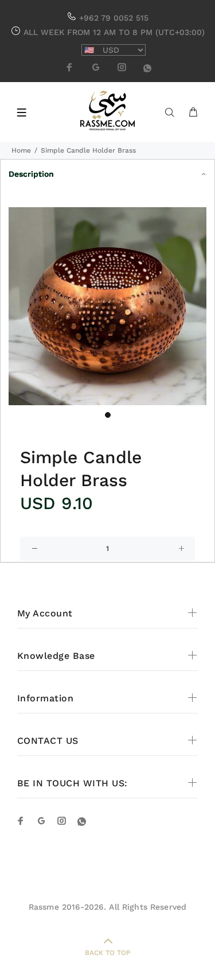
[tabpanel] (107, 306)
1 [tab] (108, 415)
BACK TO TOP (108, 953)
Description (31, 173)
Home (21, 150)
